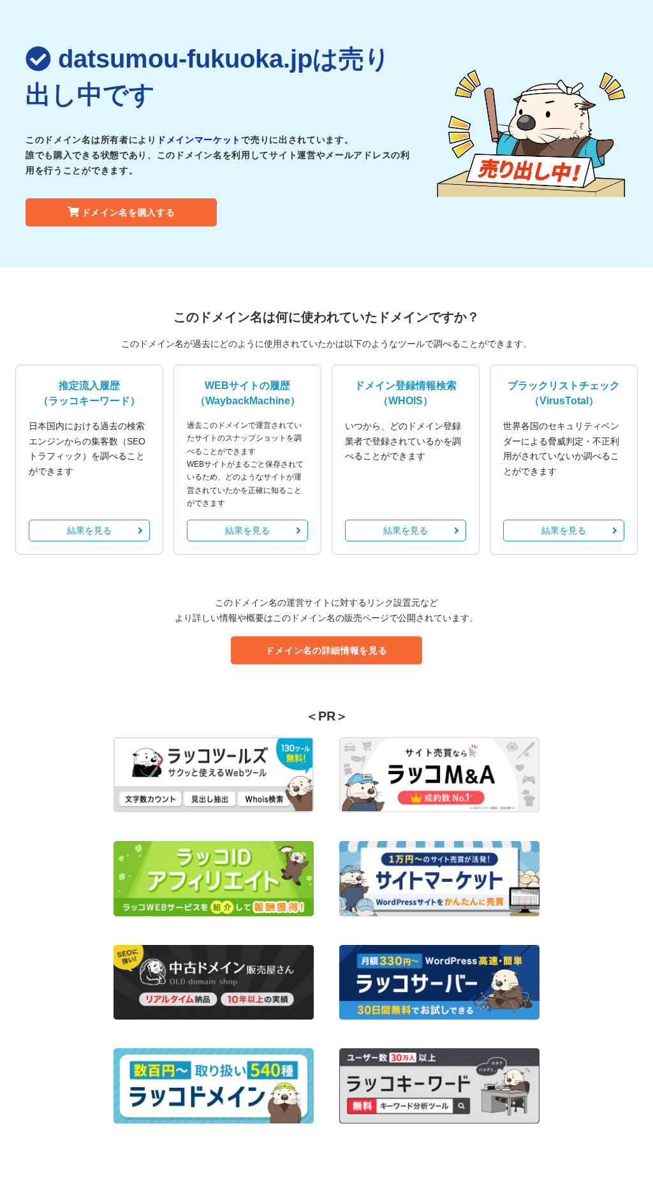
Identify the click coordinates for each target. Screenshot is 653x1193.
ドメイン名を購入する (128, 212)
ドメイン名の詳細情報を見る (326, 650)
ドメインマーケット (199, 140)
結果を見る (89, 530)
